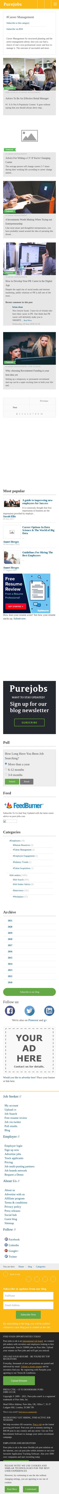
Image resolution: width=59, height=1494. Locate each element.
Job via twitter (13, 1122)
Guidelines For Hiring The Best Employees (37, 554)
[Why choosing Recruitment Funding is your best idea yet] (29, 348)
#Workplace (18, 897)
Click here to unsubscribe (27, 1412)
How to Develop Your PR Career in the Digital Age (29, 283)
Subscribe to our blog (29, 992)
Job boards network (16, 1170)
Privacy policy (13, 1206)
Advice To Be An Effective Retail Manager (27, 98)
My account (11, 1105)
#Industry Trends (21, 862)
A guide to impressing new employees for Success (37, 502)
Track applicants (14, 1158)
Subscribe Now (28, 1314)
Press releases (12, 1210)
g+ (45, 1020)
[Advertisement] (29, 453)
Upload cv (10, 1109)
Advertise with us (15, 1194)
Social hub (11, 1214)
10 (41, 414)
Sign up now (12, 1149)
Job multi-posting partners (19, 1166)
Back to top (14, 1274)
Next (15, 407)
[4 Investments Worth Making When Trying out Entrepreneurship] (29, 197)
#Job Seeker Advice (22, 884)
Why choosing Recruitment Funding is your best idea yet (27, 372)
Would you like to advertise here (19, 1077)
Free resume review (16, 1117)
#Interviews (18, 890)
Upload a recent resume (31, 1366)
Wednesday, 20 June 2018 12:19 (26, 324)
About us (10, 1190)
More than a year (19, 764)
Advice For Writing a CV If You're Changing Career (28, 160)
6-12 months (16, 769)
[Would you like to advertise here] (29, 1050)
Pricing (9, 1162)
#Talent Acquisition (22, 868)
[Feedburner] (10, 821)
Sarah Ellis (9, 516)
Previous (43, 401)
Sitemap (9, 1223)
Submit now (19, 618)
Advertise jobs (13, 1154)
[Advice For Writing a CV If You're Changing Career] (29, 135)
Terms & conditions (16, 1202)
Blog (7, 1130)
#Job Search (12, 92)
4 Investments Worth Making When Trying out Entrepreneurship (29, 221)
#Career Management (20, 17)
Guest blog (11, 1219)
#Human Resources (22, 845)
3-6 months (15, 775)
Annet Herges (11, 541)
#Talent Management (22, 850)
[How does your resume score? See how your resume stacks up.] (26, 593)
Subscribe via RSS (14, 29)
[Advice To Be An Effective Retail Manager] (29, 74)
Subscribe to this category (17, 23)
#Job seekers (15, 875)
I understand (30, 1489)
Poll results (11, 1126)
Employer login (13, 1145)
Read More (28, 320)
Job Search (11, 1113)
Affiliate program (15, 1198)
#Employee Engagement (24, 856)
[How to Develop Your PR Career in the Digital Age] (29, 258)
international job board (32, 1341)
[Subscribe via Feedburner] (23, 805)
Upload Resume (19, 1380)
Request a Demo (14, 1174)
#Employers (15, 841)
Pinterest (33, 1020)
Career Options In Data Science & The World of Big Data (38, 530)
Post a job (37, 1424)
